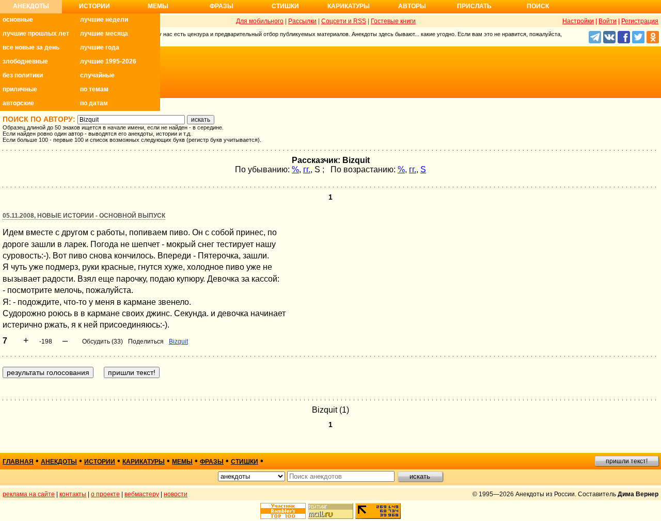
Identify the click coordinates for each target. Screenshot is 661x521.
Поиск (538, 6)
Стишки (285, 6)
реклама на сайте (29, 494)
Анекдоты (31, 6)
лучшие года (99, 47)
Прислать (474, 6)
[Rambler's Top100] (283, 511)
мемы (182, 461)
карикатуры (143, 461)
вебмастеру (141, 494)
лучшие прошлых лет (36, 33)
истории (99, 461)
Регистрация (639, 21)
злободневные (25, 61)
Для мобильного (260, 21)
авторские (18, 103)
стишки (244, 461)
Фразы (221, 6)
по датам (94, 103)
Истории (94, 6)
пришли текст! (627, 461)
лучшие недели (104, 19)
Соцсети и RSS (343, 21)
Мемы (158, 6)
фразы (212, 461)
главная (18, 461)
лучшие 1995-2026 (108, 61)
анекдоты (59, 461)
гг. (306, 169)
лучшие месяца (104, 33)
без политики (23, 75)
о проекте (105, 494)
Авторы (412, 6)
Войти (608, 21)
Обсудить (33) (102, 341)
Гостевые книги (393, 21)
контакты (72, 494)
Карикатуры (348, 6)
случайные (97, 75)
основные (18, 19)
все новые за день (31, 47)
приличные (20, 89)
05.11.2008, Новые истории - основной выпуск (84, 215)
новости (175, 494)
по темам (94, 89)
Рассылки (302, 21)
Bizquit (178, 341)
